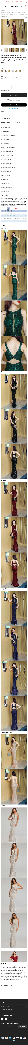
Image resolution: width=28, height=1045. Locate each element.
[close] (26, 2)
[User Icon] (21, 6)
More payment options (14, 108)
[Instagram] (2, 1019)
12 (20, 77)
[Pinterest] (6, 1019)
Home (2, 10)
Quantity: (3, 84)
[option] (14, 32)
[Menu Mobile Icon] (2, 6)
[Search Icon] (6, 6)
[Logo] (14, 6)
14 (23, 77)
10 (16, 77)
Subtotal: (3, 90)
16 (2, 81)
